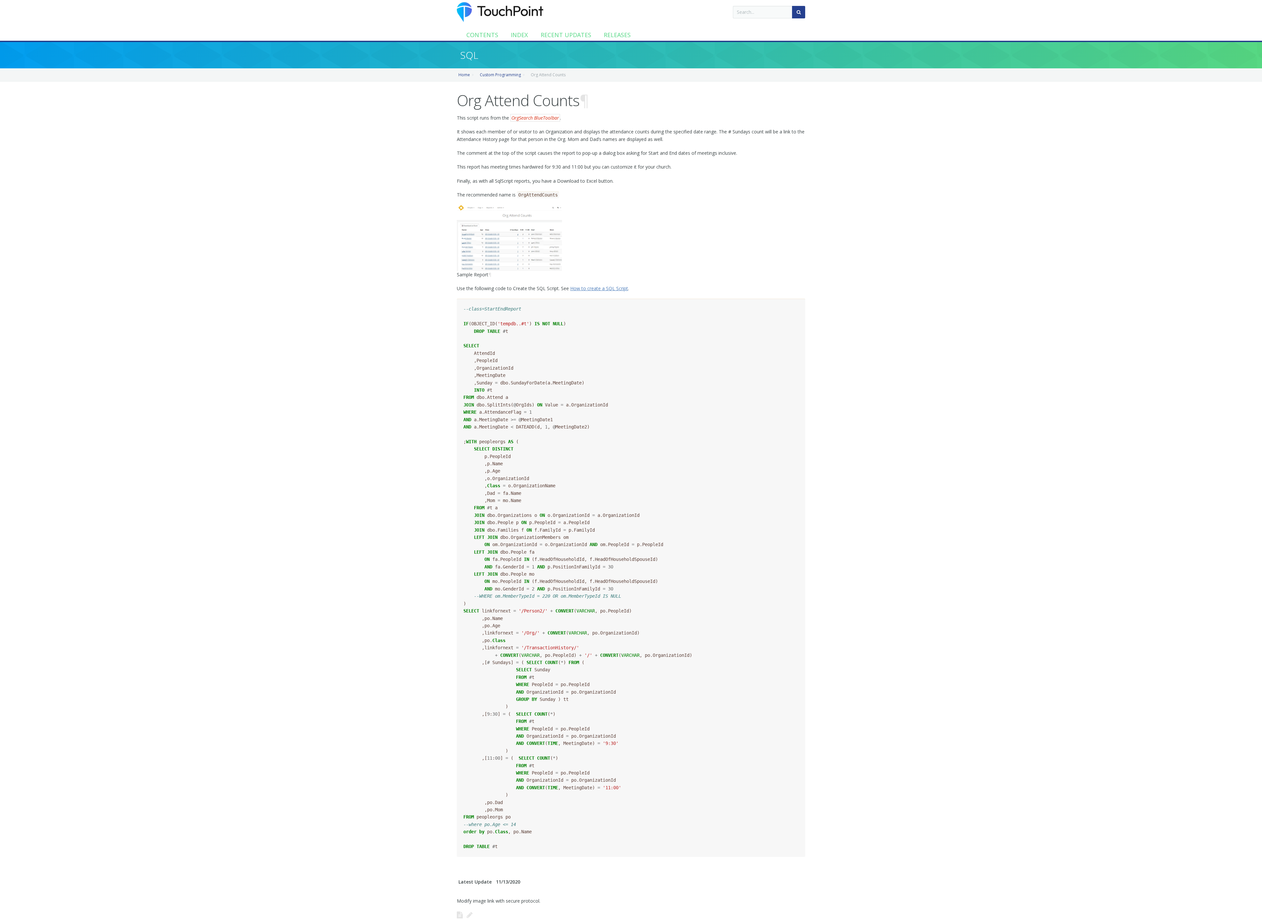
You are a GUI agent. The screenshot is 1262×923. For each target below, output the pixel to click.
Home (464, 75)
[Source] (460, 914)
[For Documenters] (470, 914)
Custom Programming (500, 75)
